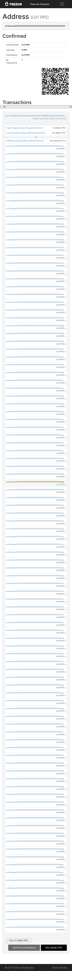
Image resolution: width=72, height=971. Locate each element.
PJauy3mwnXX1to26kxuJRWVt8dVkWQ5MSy (25, 133)
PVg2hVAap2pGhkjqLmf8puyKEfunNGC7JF (24, 128)
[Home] (13, 4)
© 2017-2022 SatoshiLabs (19, 967)
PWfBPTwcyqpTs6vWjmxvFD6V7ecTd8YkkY (25, 141)
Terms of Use (59, 967)
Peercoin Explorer (39, 4)
